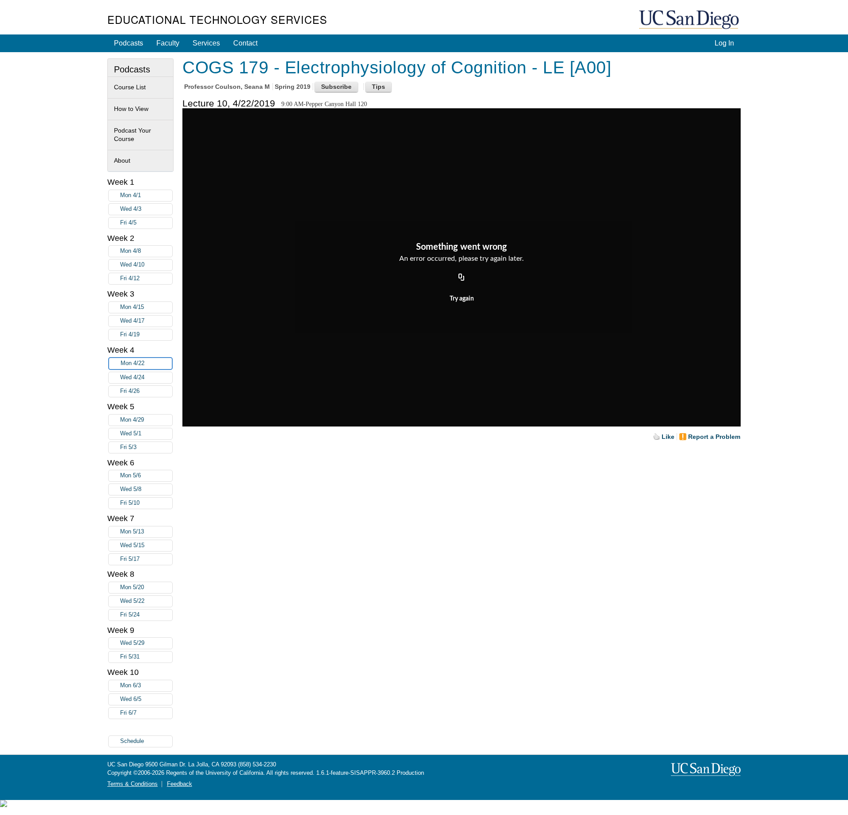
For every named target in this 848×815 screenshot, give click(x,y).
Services (206, 43)
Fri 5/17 (130, 559)
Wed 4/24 (132, 377)
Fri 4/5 (128, 223)
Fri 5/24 (130, 615)
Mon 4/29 (132, 420)
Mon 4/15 (132, 307)
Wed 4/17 (132, 321)
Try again (462, 299)
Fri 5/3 (128, 447)
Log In (724, 43)
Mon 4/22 (132, 363)
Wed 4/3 (130, 209)
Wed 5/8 (130, 489)
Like (668, 436)
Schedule (132, 741)
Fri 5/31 (130, 657)
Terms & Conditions (132, 784)
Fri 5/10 (130, 503)
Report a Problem (714, 436)
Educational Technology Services (217, 19)
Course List (130, 87)
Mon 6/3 (130, 685)
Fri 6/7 (128, 713)
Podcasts (128, 43)
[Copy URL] (461, 277)
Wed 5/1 (130, 433)
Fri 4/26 (130, 391)
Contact (245, 43)
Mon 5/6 (130, 475)
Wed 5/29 (132, 643)
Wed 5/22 (132, 601)
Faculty (167, 43)
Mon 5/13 (132, 532)
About (122, 160)
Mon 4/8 (130, 251)
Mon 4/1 (130, 195)
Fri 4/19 (130, 334)
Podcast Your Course (132, 135)
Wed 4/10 (132, 265)
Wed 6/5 (130, 699)
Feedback (179, 784)
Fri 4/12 (130, 278)
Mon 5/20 (132, 587)
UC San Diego (690, 20)
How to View (131, 108)
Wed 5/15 (132, 545)
